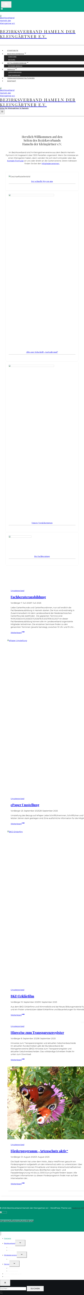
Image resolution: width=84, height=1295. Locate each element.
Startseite (12, 50)
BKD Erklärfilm (22, 996)
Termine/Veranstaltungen (21, 78)
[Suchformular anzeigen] (6, 4)
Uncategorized (17, 591)
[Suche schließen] (5, 1283)
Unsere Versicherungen (42, 522)
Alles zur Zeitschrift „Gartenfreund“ (42, 352)
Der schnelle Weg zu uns (42, 181)
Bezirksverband (9, 1243)
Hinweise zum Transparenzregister (37, 1032)
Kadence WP (78, 1208)
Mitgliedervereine (10, 1255)
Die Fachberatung (42, 556)
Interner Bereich (15, 66)
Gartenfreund (14, 75)
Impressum (5, 1221)
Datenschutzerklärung (23, 1221)
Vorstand (12, 56)
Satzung (11, 59)
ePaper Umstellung (25, 805)
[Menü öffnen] (2, 111)
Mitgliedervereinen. (51, 163)
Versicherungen (15, 72)
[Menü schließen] (0, 1233)
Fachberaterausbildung (28, 597)
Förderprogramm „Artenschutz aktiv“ (39, 1151)
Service (6, 1264)
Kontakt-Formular (15, 161)
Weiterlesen (17, 633)
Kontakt (11, 81)
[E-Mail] (2, 9)
